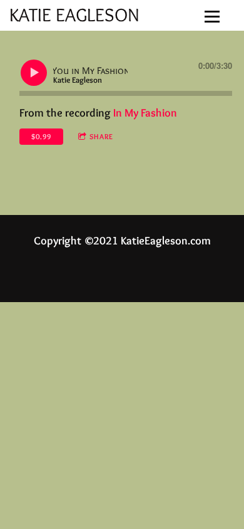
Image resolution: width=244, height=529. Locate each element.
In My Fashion (145, 113)
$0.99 (41, 136)
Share (101, 136)
